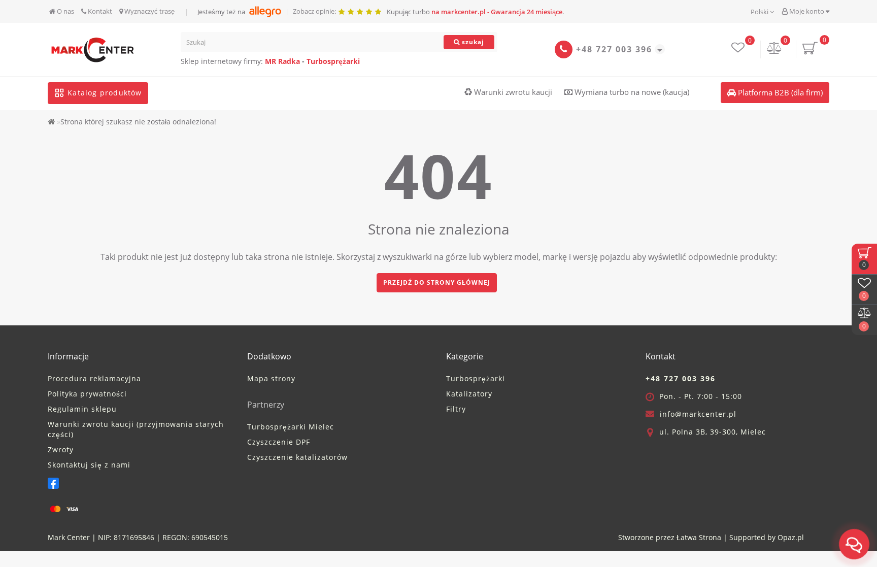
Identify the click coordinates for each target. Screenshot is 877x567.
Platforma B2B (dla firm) (779, 92)
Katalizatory (469, 393)
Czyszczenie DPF (278, 442)
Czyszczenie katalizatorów (297, 457)
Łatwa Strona (699, 537)
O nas (64, 11)
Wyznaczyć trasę (149, 11)
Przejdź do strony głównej (436, 282)
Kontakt (99, 11)
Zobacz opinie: (315, 11)
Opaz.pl (791, 537)
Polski (760, 11)
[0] (774, 49)
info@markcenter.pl (698, 414)
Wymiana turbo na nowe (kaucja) (630, 92)
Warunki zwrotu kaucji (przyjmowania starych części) (136, 429)
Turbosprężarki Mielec (290, 426)
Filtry (456, 409)
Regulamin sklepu (82, 409)
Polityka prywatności (87, 393)
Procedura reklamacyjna (94, 378)
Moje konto (807, 11)
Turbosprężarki (333, 61)
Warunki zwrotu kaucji (512, 92)
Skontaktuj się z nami (89, 465)
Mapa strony (271, 378)
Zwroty (61, 449)
